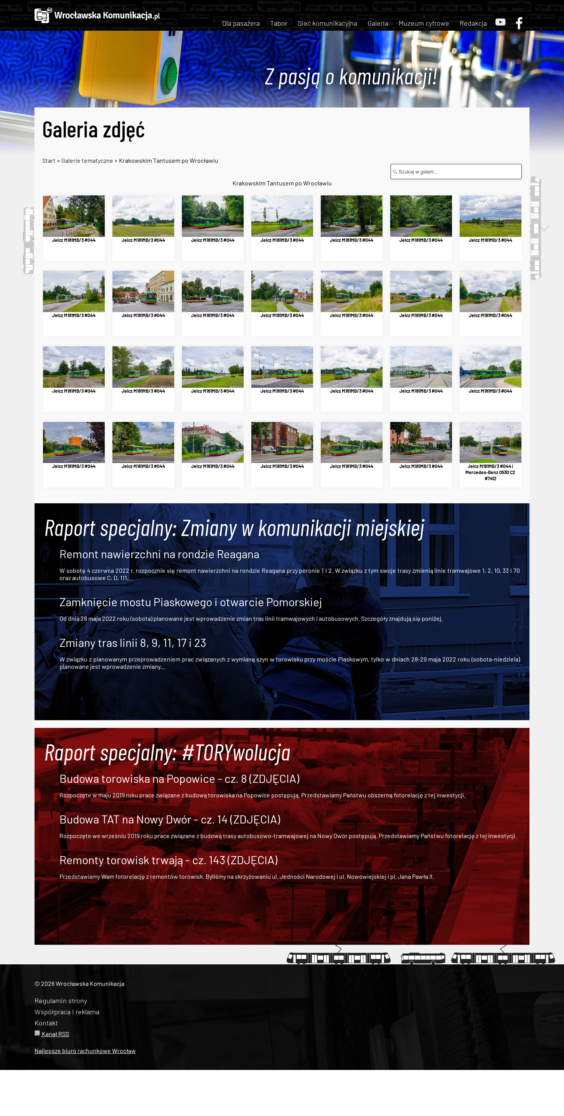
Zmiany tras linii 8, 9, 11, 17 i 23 (132, 642)
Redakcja (473, 23)
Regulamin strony (61, 1000)
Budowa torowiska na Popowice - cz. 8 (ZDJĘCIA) (179, 778)
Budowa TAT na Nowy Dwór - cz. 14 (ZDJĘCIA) (169, 819)
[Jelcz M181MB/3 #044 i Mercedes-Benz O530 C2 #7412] (490, 442)
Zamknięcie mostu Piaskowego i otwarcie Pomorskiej (190, 601)
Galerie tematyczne (87, 160)
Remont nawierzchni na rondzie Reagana (159, 553)
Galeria (378, 23)
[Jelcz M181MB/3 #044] (74, 216)
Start (49, 160)
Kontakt (46, 1022)
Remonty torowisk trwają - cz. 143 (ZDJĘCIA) (168, 859)
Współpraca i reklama (67, 1011)
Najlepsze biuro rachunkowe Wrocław (85, 1050)
